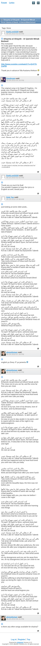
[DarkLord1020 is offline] (3, 32)
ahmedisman (11, 352)
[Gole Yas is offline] (3, 198)
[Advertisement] (18, 11)
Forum (4, 3)
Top (28, 639)
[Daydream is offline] (3, 79)
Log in (13, 639)
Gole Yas (10, 197)
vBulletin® (20, 642)
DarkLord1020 (12, 32)
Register (21, 639)
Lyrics (11, 3)
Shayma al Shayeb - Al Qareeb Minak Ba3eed (20, 22)
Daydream (10, 78)
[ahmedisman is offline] (3, 353)
